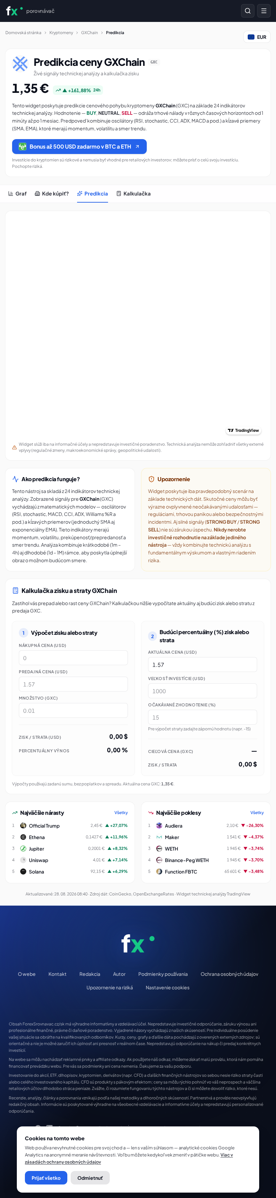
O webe (27, 974)
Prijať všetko (46, 1178)
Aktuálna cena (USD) (172, 652)
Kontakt (57, 974)
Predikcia (96, 193)
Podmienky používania (163, 974)
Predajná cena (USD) (43, 671)
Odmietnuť (90, 1178)
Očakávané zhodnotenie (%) (182, 704)
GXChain (89, 32)
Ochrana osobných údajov (229, 974)
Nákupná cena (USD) (42, 645)
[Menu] (264, 11)
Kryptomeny (61, 32)
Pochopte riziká (27, 166)
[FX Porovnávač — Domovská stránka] (138, 943)
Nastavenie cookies (167, 987)
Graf (21, 193)
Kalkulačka (137, 193)
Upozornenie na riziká (110, 987)
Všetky (121, 812)
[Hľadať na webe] (247, 11)
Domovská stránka (23, 32)
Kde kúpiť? (55, 193)
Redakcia (89, 974)
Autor (119, 974)
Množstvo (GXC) (38, 698)
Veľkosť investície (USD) (176, 678)
